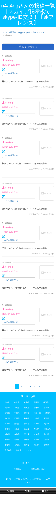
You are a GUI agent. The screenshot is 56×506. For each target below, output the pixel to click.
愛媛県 (26, 440)
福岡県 (46, 440)
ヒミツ (28, 450)
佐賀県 (7, 445)
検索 (11, 491)
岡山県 (26, 434)
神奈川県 (37, 413)
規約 (46, 491)
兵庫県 (26, 429)
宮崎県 (46, 445)
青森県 (16, 402)
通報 (29, 491)
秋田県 (46, 402)
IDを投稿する (29, 46)
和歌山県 (47, 429)
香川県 (17, 440)
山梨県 (36, 418)
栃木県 (36, 408)
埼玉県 (7, 413)
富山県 (7, 418)
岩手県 (26, 402)
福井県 (26, 418)
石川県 (17, 418)
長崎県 (17, 445)
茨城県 (26, 408)
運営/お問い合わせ (38, 469)
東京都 (26, 413)
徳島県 (7, 440)
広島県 (36, 434)
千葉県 (17, 413)
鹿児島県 (8, 450)
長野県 (46, 418)
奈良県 (36, 429)
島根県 (17, 434)
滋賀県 (46, 424)
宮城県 (36, 402)
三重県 (36, 424)
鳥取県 (7, 434)
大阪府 (17, 429)
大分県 (36, 445)
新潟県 (48, 413)
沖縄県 (18, 450)
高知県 (36, 440)
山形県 (7, 408)
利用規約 (17, 469)
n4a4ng (9, 60)
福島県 (17, 408)
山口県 (46, 434)
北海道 (6, 402)
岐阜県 (7, 424)
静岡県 (17, 424)
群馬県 (46, 408)
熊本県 (26, 445)
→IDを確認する (11, 73)
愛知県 (26, 424)
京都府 (7, 429)
